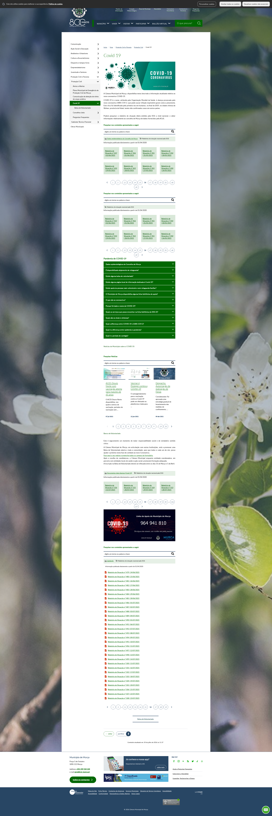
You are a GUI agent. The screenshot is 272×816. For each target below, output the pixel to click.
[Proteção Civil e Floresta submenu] (98, 76)
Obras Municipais (77, 126)
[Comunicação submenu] (98, 44)
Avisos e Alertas (79, 86)
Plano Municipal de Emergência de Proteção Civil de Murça (85, 91)
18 (155, 182)
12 (125, 182)
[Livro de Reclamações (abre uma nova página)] (76, 792)
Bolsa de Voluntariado (82, 108)
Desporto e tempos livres (80, 63)
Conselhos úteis (79, 112)
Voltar (110, 734)
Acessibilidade (166, 791)
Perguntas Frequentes (81, 117)
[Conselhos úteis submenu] (98, 112)
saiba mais (161, 767)
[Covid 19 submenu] (98, 103)
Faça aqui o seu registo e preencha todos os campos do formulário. (128, 455)
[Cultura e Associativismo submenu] (98, 58)
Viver (114, 24)
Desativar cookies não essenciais (256, 4)
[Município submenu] (108, 23)
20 (165, 182)
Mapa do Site (92, 791)
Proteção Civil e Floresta (80, 77)
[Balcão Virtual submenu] (169, 23)
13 (130, 182)
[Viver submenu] (119, 23)
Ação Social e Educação (79, 49)
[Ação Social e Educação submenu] (98, 48)
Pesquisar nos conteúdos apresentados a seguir (121, 125)
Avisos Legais (135, 794)
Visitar (126, 24)
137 (136, 506)
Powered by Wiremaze (198, 793)
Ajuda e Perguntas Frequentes (182, 769)
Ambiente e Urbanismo (79, 53)
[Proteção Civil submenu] (98, 81)
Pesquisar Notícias (110, 356)
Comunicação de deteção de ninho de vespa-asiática (86, 97)
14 (135, 182)
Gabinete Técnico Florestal (81, 122)
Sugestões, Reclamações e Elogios (184, 778)
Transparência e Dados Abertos (120, 794)
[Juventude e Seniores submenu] (98, 72)
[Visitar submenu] (132, 23)
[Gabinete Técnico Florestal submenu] (98, 122)
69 (136, 187)
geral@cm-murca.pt (82, 772)
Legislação (110, 561)
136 (172, 502)
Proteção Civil (76, 81)
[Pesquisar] (172, 131)
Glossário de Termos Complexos (150, 791)
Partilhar (121, 734)
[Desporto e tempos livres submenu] (98, 62)
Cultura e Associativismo (80, 58)
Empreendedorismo (78, 67)
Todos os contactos (81, 779)
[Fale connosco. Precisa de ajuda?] (247, 809)
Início (105, 47)
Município (101, 24)
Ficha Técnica (102, 791)
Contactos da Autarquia (116, 791)
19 (160, 182)
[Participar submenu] (148, 23)
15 (140, 182)
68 (172, 182)
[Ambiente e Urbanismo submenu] (98, 53)
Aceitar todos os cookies (230, 4)
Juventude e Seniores (79, 72)
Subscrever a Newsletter (181, 774)
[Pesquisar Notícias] (172, 362)
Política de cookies (55, 4)
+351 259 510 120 (83, 769)
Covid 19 (76, 103)
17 (150, 182)
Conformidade (103, 794)
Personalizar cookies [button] (206, 4)
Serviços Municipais (132, 791)
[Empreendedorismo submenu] (98, 67)
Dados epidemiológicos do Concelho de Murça (122, 139)
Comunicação (76, 44)
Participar (141, 24)
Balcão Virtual (159, 24)
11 (125, 707)
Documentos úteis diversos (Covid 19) (119, 473)
